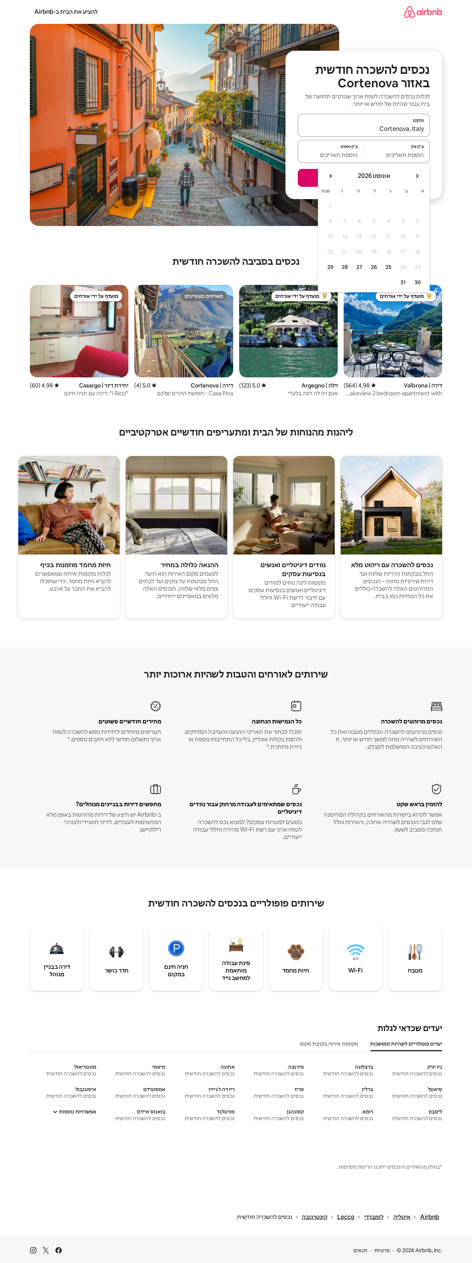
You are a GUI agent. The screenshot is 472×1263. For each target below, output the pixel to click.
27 (359, 267)
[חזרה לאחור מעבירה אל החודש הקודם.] (417, 176)
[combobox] (364, 128)
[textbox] (397, 154)
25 (388, 267)
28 (345, 267)
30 (418, 282)
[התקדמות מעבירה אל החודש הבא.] (331, 176)
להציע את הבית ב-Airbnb (66, 12)
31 (403, 282)
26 (374, 267)
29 (330, 267)
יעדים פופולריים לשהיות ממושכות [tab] (406, 1043)
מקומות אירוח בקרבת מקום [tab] (329, 1043)
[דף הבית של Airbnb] (423, 11)
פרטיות (382, 1250)
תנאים (360, 1250)
